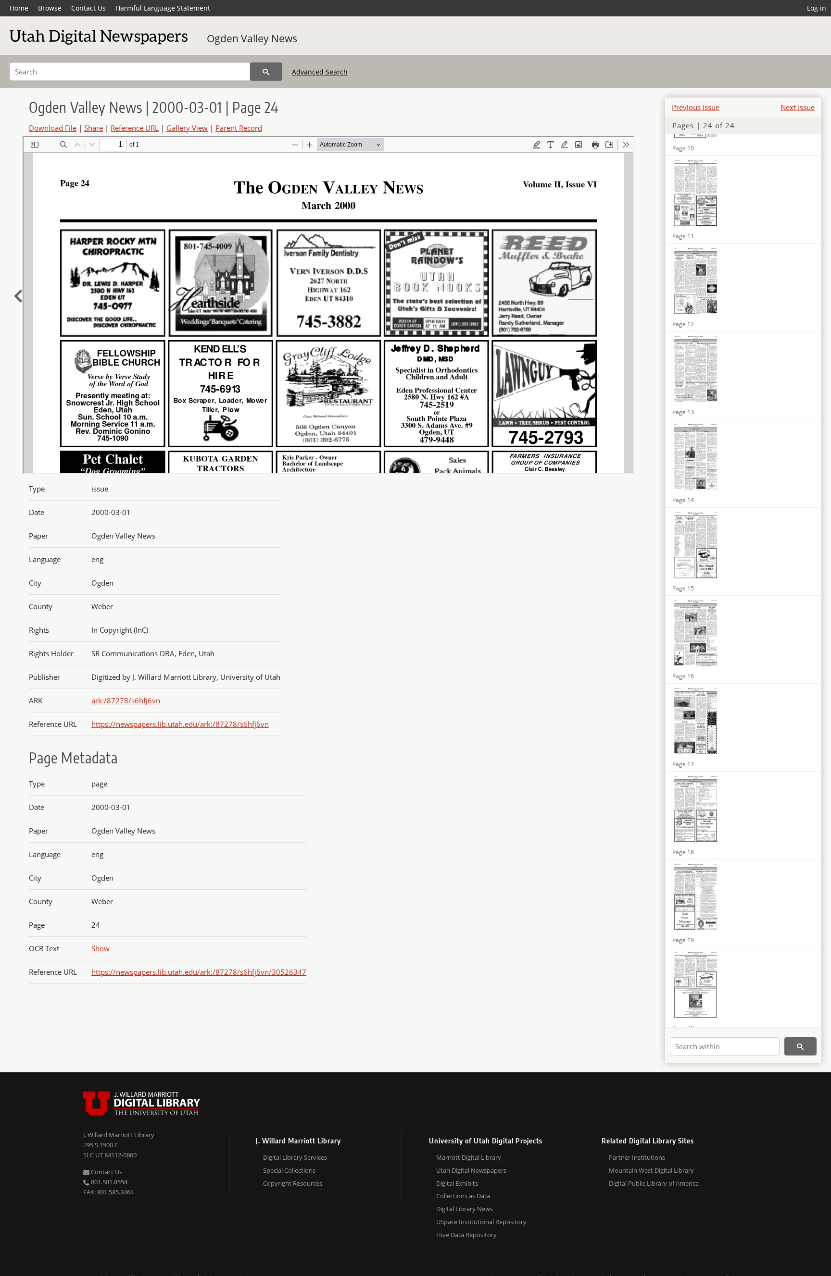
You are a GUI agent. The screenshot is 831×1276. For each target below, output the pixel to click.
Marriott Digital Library (468, 1157)
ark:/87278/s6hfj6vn (125, 700)
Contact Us (88, 7)
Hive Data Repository (466, 1234)
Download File (52, 128)
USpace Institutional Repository (481, 1221)
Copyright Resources (292, 1183)
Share (93, 128)
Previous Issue (695, 107)
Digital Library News (464, 1208)
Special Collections (289, 1170)
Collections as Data (463, 1195)
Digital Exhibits (457, 1183)
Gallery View (187, 128)
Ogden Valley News (252, 38)
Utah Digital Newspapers (471, 1170)
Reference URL (135, 128)
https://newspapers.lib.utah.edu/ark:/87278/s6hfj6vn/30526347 (198, 972)
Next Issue (798, 107)
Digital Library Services (295, 1157)
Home (19, 7)
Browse (50, 7)
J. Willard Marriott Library (118, 1134)
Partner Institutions (637, 1157)
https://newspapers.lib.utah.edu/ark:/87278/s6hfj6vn (180, 724)
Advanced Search (320, 71)
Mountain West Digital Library (651, 1170)
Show (100, 948)
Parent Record (238, 128)
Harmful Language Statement (162, 7)
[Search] (266, 71)
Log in (816, 7)
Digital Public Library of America (654, 1183)
